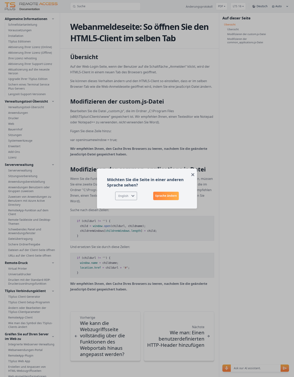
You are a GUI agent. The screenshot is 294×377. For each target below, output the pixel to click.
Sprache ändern (166, 196)
